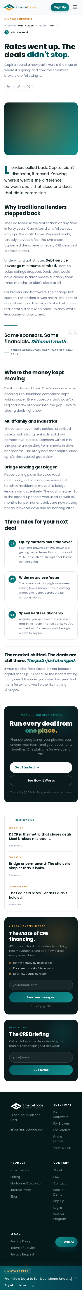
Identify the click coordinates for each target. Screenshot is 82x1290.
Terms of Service (23, 1248)
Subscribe (41, 1070)
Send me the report (41, 997)
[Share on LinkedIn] (8, 87)
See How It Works (41, 780)
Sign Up (60, 7)
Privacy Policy (20, 1241)
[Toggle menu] (75, 7)
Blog (13, 1197)
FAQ (56, 1177)
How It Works (20, 1170)
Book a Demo (58, 1192)
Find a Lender (58, 1139)
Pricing (15, 1177)
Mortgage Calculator (26, 1183)
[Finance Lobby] (19, 7)
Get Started (24, 767)
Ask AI (69, 1242)
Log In (57, 1208)
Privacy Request (22, 1254)
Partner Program (59, 1216)
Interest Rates (20, 1190)
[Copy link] (18, 87)
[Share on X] (28, 87)
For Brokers (61, 1124)
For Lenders (61, 1130)
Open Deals (62, 1148)
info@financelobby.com (27, 1129)
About (57, 1170)
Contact (59, 1183)
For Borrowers (60, 1114)
